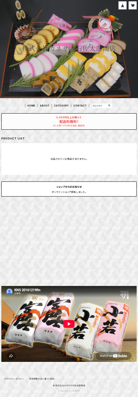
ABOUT (44, 105)
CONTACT (80, 105)
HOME (31, 105)
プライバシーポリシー (14, 379)
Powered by (65, 391)
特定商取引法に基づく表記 (42, 379)
